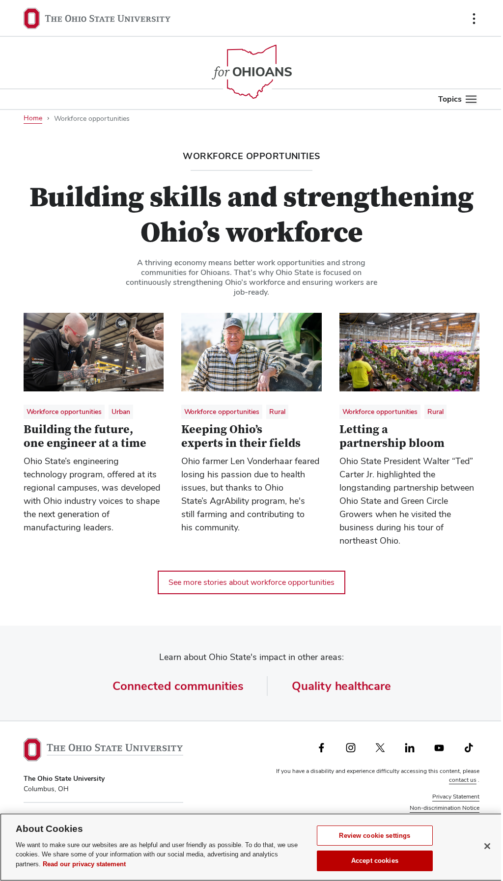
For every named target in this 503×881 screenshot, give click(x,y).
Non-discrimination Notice (444, 808)
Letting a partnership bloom (392, 436)
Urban (121, 411)
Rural (277, 411)
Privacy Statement (455, 796)
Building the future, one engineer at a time (85, 436)
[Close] (487, 846)
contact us (462, 780)
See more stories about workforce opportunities (251, 582)
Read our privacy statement (84, 864)
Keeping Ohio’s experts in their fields (241, 436)
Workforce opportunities (64, 411)
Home (33, 117)
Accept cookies (374, 860)
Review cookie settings (374, 835)
